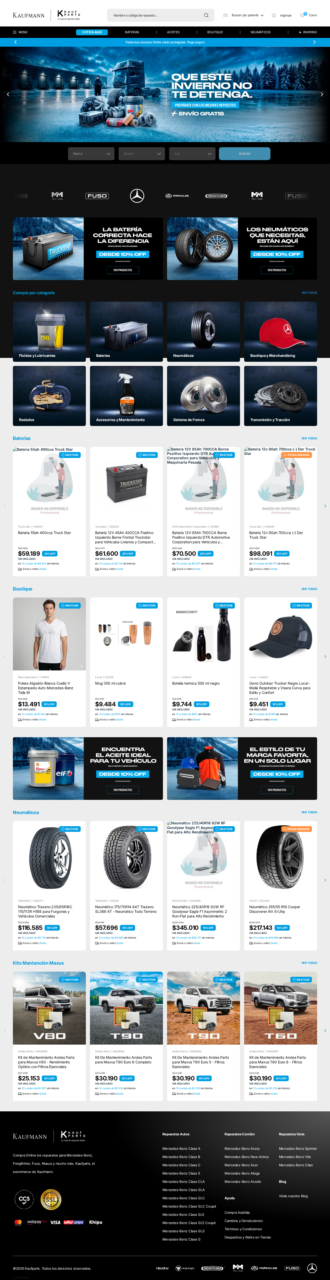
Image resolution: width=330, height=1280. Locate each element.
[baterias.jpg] (88, 248)
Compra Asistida (237, 1212)
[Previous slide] (16, 42)
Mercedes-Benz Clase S (181, 1173)
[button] (243, 15)
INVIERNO (310, 32)
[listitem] (49, 331)
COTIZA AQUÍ (92, 32)
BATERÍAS (132, 32)
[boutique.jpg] (242, 768)
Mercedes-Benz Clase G (181, 1239)
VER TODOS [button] (309, 292)
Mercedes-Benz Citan (296, 1165)
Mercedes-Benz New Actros (247, 1157)
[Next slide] (314, 42)
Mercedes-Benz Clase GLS (183, 1231)
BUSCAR (244, 153)
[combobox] (91, 153)
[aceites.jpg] (88, 768)
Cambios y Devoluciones (243, 1221)
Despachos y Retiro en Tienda (248, 1237)
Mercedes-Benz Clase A (181, 1148)
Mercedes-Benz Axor (241, 1165)
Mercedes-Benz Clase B (181, 1157)
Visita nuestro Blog (293, 1196)
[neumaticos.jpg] (242, 248)
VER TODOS (309, 589)
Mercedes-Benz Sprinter (298, 1148)
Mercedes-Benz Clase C (181, 1165)
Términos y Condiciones (243, 1229)
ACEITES (173, 32)
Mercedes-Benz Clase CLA (183, 1181)
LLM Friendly (21, 1277)
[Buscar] (207, 15)
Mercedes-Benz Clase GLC (183, 1198)
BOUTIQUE (215, 32)
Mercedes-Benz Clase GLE (183, 1214)
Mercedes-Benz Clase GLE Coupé (189, 1223)
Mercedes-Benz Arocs (242, 1148)
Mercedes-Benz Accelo (243, 1181)
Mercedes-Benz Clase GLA (183, 1190)
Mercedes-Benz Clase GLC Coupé (189, 1206)
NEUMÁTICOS (261, 32)
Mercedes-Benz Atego (242, 1173)
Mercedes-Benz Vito (295, 1157)
